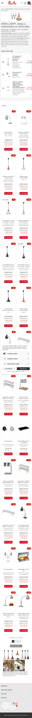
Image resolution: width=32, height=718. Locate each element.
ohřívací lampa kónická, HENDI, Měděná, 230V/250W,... (23, 310)
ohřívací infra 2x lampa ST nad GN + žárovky (24, 398)
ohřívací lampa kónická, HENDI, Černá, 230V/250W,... (8, 310)
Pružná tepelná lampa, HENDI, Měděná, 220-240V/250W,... (24, 615)
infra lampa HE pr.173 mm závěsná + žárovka (8, 265)
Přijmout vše (23, 368)
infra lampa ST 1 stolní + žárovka (17, 73)
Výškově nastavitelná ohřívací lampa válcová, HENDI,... (8, 178)
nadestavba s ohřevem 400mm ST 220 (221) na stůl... (8, 527)
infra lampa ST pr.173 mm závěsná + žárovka (24, 265)
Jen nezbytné (8, 368)
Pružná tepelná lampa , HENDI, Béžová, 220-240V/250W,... (8, 615)
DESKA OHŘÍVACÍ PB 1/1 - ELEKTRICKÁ (24, 441)
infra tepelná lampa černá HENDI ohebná (23, 526)
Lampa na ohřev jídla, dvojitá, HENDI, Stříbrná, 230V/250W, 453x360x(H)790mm (18, 85)
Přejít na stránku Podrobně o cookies (16, 371)
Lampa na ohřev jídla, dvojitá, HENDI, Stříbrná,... (23, 134)
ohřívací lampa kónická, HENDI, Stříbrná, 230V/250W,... (23, 178)
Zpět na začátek (16, 646)
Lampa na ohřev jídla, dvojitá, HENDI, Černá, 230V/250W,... (8, 482)
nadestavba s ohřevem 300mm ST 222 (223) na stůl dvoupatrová (24, 482)
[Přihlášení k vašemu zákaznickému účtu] (25, 3)
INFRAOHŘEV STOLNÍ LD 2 (23, 570)
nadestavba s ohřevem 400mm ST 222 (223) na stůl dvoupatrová (8, 398)
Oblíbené (6, 105)
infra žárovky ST (8, 441)
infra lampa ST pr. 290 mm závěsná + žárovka (17, 58)
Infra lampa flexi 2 (8, 569)
